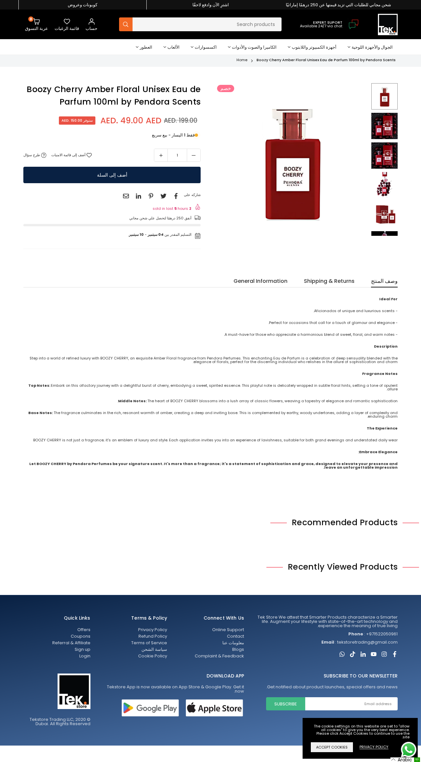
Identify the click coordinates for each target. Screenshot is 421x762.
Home (241, 59)
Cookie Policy (152, 656)
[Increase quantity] (160, 155)
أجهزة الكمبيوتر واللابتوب (314, 47)
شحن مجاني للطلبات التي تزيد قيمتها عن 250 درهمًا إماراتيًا (338, 5)
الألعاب (173, 47)
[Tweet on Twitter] (163, 196)
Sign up (82, 649)
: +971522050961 (373, 634)
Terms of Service (149, 643)
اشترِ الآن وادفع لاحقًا (210, 5)
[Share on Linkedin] (138, 196)
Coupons (80, 636)
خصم (225, 88)
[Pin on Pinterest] (151, 196)
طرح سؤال (32, 155)
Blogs (238, 649)
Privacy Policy (152, 630)
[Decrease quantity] (193, 155)
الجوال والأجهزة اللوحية (372, 47)
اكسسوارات (206, 47)
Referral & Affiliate (71, 643)
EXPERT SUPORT (327, 22)
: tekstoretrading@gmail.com (359, 642)
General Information (260, 282)
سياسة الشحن (154, 649)
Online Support (228, 630)
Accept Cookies (332, 747)
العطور (146, 47)
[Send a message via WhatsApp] (409, 750)
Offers (83, 630)
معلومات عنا (233, 643)
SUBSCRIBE (285, 704)
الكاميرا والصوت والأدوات (254, 47)
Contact (235, 636)
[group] (291, 159)
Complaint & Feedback (219, 656)
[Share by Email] (126, 196)
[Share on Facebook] (176, 196)
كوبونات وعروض (82, 5)
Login (84, 656)
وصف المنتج (384, 282)
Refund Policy (152, 636)
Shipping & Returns (329, 282)
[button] (36, 24)
